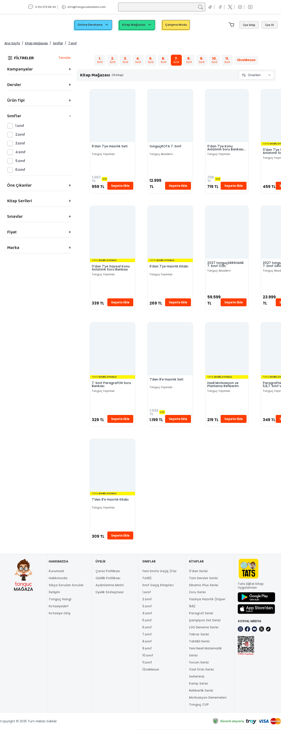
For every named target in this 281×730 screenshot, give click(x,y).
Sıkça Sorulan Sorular (66, 585)
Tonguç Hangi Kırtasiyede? (60, 602)
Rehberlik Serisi (201, 690)
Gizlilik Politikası (107, 578)
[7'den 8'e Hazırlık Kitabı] (112, 465)
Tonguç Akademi (161, 154)
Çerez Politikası (107, 571)
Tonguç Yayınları (103, 154)
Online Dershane (89, 25)
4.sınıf (147, 613)
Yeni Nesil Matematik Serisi (205, 652)
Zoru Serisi (197, 592)
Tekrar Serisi (199, 634)
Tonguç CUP (199, 704)
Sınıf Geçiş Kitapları (158, 585)
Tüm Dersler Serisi (203, 578)
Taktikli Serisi (199, 641)
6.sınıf (147, 627)
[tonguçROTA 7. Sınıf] (170, 115)
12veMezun (150, 669)
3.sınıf (147, 606)
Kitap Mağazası (133, 25)
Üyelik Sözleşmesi (109, 592)
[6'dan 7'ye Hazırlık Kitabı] (170, 232)
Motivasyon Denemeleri (207, 697)
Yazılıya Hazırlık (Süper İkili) (207, 602)
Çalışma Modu (176, 25)
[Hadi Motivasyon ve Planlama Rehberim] (226, 349)
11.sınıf (147, 662)
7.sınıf (72, 43)
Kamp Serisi (198, 683)
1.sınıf (146, 592)
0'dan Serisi (198, 571)
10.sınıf (147, 655)
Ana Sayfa (12, 43)
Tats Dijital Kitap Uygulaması (251, 585)
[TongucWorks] (20, 25)
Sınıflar (58, 43)
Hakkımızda (58, 578)
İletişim (54, 592)
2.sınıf (147, 599)
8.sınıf (147, 641)
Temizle (64, 58)
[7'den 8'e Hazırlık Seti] (170, 349)
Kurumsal (56, 571)
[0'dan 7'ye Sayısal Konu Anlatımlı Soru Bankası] (112, 232)
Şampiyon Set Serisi (204, 620)
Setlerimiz (196, 676)
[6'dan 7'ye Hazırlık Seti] (112, 115)
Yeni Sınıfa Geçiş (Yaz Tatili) (159, 574)
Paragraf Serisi (201, 613)
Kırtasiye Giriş (59, 613)
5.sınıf (147, 620)
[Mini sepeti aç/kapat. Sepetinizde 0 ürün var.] (232, 25)
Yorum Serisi (199, 662)
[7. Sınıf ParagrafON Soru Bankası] (112, 349)
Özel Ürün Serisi (201, 669)
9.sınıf (147, 648)
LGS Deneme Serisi (203, 627)
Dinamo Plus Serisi (203, 585)
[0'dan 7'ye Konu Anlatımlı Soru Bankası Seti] (226, 115)
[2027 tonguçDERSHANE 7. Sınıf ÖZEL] (226, 232)
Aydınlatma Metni (109, 585)
